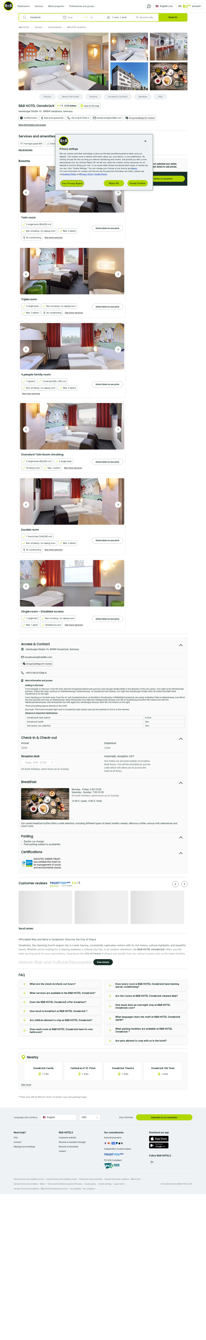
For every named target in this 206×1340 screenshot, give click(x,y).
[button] (119, 17)
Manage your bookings (24, 1146)
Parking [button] (27, 836)
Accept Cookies (138, 183)
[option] (72, 271)
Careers (62, 1151)
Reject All (114, 183)
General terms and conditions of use (29, 1179)
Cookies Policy (69, 174)
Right (118, 192)
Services (39, 6)
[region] (104, 162)
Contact (17, 1142)
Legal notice (119, 1184)
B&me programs (56, 6)
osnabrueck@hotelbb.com (109, 118)
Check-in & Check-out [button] (39, 737)
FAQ (16, 1137)
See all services (25, 150)
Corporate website (67, 1137)
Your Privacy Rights (72, 183)
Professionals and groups (81, 6)
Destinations (23, 6)
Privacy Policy (86, 174)
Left (26, 192)
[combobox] (42, 17)
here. (135, 168)
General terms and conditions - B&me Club (122, 1179)
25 (181, 84)
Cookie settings (105, 1184)
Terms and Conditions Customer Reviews (65, 1184)
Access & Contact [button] (35, 644)
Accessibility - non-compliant (82, 1189)
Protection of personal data (90, 1179)
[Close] (145, 141)
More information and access (32, 125)
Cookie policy (90, 1184)
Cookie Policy (100, 174)
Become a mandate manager (72, 1142)
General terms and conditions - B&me (29, 1184)
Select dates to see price (159, 179)
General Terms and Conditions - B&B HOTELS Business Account (41, 1189)
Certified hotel (30, 118)
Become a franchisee (68, 1146)
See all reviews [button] (26, 928)
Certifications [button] (31, 852)
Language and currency (25, 1117)
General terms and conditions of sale (61, 1179)
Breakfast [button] (28, 782)
